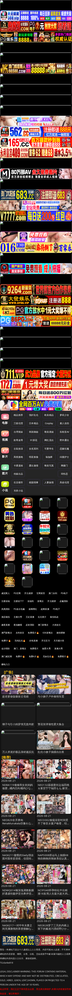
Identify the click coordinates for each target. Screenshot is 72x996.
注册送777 (19, 601)
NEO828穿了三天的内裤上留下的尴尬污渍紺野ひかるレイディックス (54, 929)
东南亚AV (64, 431)
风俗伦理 (64, 482)
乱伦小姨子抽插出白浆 (51, 752)
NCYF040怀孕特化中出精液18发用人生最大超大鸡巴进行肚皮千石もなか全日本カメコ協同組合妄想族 (54, 895)
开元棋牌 (28, 593)
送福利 (30, 601)
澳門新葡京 (6, 632)
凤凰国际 (5, 609)
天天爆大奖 (59, 640)
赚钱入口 (5, 664)
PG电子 (64, 593)
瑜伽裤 (49, 457)
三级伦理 (18, 423)
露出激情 (33, 465)
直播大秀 (58, 648)
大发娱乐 (56, 624)
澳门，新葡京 (20, 648)
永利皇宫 (20, 632)
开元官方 (45, 640)
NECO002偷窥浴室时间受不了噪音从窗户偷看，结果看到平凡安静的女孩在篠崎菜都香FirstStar (54, 825)
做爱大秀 (46, 648)
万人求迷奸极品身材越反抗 (18, 752)
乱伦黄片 (42, 616)
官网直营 (41, 593)
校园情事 (33, 482)
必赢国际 (64, 601)
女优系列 (33, 448)
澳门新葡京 (43, 624)
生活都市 (18, 482)
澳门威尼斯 (6, 656)
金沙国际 (5, 648)
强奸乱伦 (33, 415)
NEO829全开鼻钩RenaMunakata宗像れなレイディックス (18, 823)
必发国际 (30, 624)
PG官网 (17, 593)
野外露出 (64, 440)
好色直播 (33, 640)
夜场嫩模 (18, 624)
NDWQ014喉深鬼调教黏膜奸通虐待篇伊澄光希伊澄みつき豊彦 (18, 893)
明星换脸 (33, 457)
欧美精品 (49, 415)
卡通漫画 (18, 465)
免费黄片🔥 (63, 656)
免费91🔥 (20, 656)
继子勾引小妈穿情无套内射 (18, 724)
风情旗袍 (18, 457)
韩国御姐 (33, 431)
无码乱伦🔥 (20, 640)
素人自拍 (64, 423)
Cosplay (49, 423)
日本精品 (33, 423)
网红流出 (49, 440)
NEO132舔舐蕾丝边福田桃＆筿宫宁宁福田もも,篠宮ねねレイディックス (53, 788)
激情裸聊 (60, 632)
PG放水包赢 (19, 609)
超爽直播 (45, 609)
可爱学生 (49, 448)
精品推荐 (18, 415)
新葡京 (40, 601)
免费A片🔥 (34, 656)
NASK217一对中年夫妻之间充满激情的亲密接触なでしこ (18, 929)
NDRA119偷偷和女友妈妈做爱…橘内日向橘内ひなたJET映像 (18, 788)
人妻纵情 (49, 482)
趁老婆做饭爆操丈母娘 (15, 696)
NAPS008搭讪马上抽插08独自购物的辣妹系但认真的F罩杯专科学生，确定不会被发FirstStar (54, 860)
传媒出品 (18, 473)
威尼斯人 (5, 593)
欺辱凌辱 (18, 440)
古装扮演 (18, 448)
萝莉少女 (64, 415)
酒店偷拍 (5, 616)
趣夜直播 (5, 624)
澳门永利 (53, 593)
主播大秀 (18, 616)
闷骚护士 (64, 457)
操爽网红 (33, 609)
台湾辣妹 (18, 431)
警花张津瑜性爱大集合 (51, 724)
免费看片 (34, 648)
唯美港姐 (49, 431)
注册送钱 (5, 601)
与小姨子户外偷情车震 (51, 696)
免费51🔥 (6, 640)
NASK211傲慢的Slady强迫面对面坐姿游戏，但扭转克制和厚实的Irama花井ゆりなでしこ (18, 860)
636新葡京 (48, 632)
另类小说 (18, 490)
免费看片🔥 (33, 632)
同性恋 (64, 473)
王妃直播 (30, 616)
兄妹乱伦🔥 (48, 656)
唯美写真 (49, 465)
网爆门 (64, 465)
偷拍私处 (54, 616)
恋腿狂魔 (64, 448)
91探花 (33, 440)
